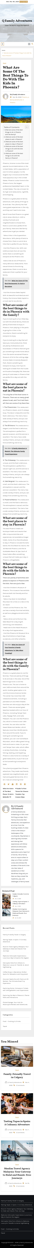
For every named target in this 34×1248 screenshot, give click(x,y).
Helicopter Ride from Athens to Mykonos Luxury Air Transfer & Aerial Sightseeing (16, 965)
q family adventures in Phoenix (19, 99)
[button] (2, 44)
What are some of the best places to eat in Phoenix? (14, 138)
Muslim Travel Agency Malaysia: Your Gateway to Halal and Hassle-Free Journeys (16, 949)
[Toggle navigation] (29, 44)
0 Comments (20, 1085)
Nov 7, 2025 (18, 906)
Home (3, 50)
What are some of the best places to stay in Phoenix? (14, 143)
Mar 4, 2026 (18, 898)
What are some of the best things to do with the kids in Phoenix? (14, 149)
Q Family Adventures (17, 21)
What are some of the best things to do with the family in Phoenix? (14, 156)
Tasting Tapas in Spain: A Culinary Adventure (17, 1123)
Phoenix (24, 97)
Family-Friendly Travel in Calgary (14, 935)
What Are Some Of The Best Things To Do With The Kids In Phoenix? (15, 77)
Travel (4, 63)
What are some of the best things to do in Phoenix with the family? (14, 132)
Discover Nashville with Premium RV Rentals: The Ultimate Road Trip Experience (16, 981)
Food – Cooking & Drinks (12, 1021)
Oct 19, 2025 (18, 918)
